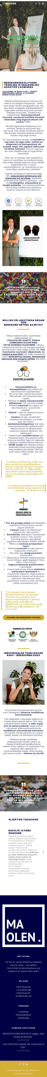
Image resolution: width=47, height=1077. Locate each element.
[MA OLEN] (10, 3)
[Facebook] (36, 3)
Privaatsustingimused (23, 1074)
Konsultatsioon (23, 1015)
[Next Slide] (43, 851)
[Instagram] (39, 3)
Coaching (23, 1012)
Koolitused (23, 1018)
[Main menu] (31, 3)
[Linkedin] (43, 3)
